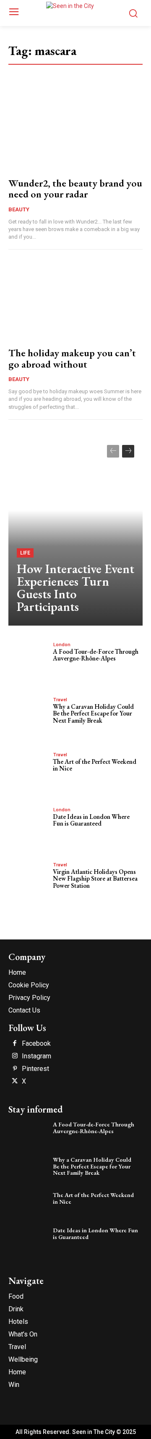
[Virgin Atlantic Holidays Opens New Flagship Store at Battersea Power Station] (28, 879)
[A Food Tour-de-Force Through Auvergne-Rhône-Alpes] (28, 659)
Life (25, 553)
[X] (14, 1081)
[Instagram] (14, 1056)
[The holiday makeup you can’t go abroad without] (75, 300)
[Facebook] (14, 1043)
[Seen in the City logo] (75, 12)
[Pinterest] (14, 1069)
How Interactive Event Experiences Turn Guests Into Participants (75, 587)
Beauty (18, 209)
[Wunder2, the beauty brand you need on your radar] (75, 130)
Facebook (36, 1043)
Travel (60, 699)
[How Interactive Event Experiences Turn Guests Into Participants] (75, 531)
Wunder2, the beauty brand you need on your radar (75, 188)
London (61, 644)
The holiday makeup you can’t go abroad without (72, 358)
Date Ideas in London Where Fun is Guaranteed (91, 820)
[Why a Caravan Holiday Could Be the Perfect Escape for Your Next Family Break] (28, 714)
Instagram (36, 1056)
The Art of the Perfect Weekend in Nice (94, 765)
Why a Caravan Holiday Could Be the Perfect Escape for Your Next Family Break (93, 713)
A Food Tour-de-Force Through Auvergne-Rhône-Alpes (95, 655)
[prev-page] (113, 451)
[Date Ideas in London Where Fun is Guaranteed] (28, 824)
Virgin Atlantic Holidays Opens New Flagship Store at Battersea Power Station (95, 878)
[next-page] (128, 451)
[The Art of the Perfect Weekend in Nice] (28, 769)
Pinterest (35, 1068)
